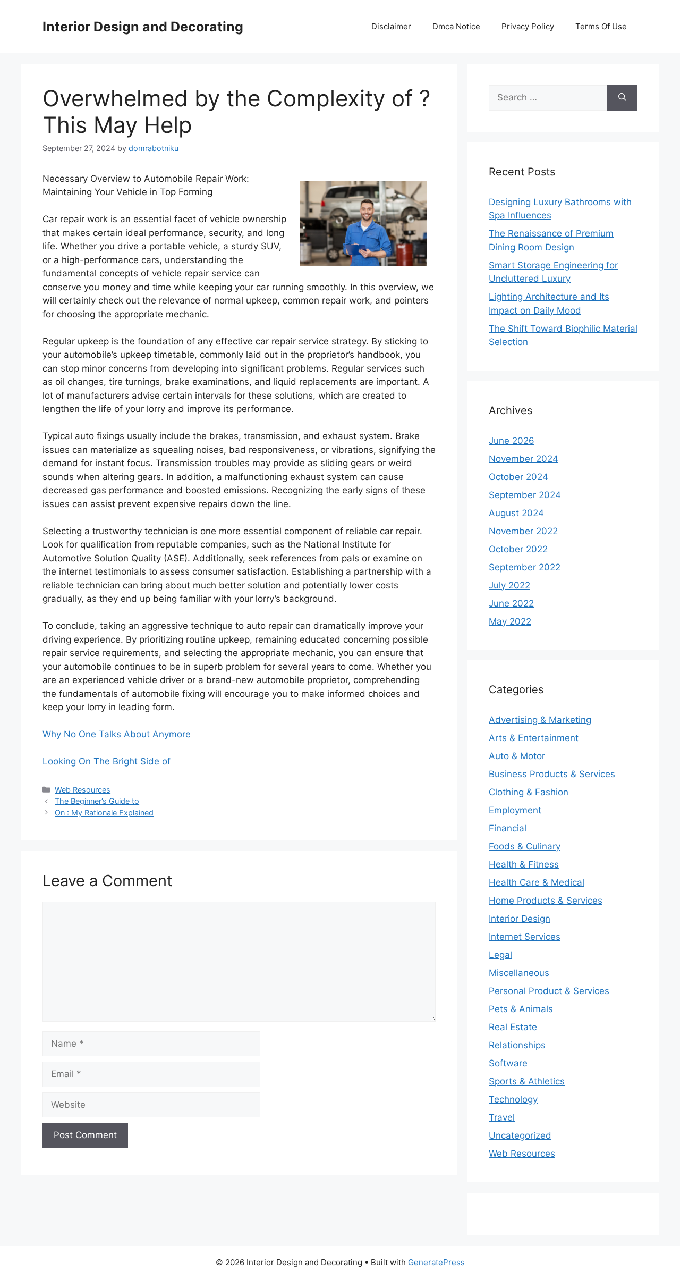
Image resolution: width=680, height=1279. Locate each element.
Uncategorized (520, 1135)
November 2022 (523, 531)
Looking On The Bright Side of (106, 761)
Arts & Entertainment (534, 738)
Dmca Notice (456, 26)
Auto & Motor (517, 756)
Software (508, 1063)
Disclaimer (391, 26)
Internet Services (524, 936)
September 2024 (525, 495)
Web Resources (82, 789)
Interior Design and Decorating (142, 27)
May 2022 (510, 621)
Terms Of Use (601, 26)
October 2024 (518, 477)
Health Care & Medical (536, 882)
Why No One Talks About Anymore (116, 734)
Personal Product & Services (549, 991)
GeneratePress (436, 1262)
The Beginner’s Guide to (97, 800)
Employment (515, 810)
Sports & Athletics (527, 1081)
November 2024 (523, 458)
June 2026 (511, 440)
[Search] (622, 98)
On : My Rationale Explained (104, 812)
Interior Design (519, 918)
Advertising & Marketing (540, 719)
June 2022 (511, 603)
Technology (513, 1099)
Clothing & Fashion (528, 792)
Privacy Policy (528, 26)
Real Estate (513, 1027)
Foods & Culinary (524, 846)
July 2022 (509, 585)
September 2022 (524, 567)
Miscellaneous (519, 972)
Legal (500, 954)
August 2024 (516, 513)
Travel (502, 1117)
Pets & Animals (521, 1009)
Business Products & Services (552, 774)
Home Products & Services (545, 900)
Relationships (517, 1045)
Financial (507, 828)
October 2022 (518, 549)
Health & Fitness (524, 864)
